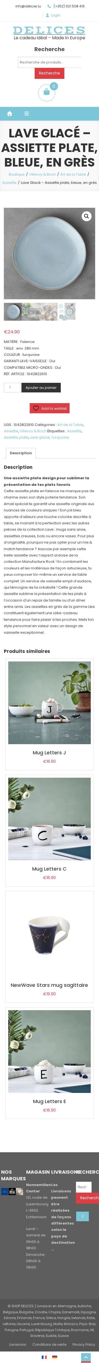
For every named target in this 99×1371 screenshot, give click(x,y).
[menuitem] (44, 1357)
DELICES (49, 30)
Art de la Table (73, 174)
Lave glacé (40, 437)
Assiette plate (16, 437)
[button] (87, 216)
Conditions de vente (49, 1344)
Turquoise (60, 437)
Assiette (9, 182)
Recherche (49, 73)
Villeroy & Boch (42, 174)
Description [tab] (21, 453)
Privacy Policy (84, 1344)
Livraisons (17, 1344)
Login (55, 15)
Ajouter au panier (41, 387)
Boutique (17, 174)
